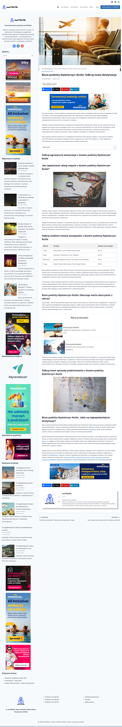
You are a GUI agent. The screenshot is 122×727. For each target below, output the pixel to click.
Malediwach (54, 455)
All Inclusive (84, 7)
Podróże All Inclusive (52, 702)
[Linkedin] (115, 1)
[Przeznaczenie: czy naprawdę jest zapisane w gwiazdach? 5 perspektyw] (10, 200)
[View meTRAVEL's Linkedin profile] (59, 501)
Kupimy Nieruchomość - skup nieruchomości (19, 683)
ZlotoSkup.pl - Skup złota (13, 680)
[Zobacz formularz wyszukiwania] (107, 1)
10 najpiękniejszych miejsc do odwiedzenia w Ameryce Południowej (24, 506)
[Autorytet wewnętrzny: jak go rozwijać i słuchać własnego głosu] (10, 168)
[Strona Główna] (42, 68)
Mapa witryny (89, 702)
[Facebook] (112, 1)
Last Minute (65, 7)
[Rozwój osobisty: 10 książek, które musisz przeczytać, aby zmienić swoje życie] (10, 229)
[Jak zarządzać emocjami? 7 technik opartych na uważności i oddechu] (10, 289)
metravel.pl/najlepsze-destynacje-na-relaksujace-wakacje (92, 459)
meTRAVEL (48, 79)
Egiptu (44, 441)
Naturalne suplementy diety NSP (16, 678)
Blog (97, 7)
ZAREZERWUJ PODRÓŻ (110, 7)
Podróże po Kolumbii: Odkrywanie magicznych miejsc (57, 519)
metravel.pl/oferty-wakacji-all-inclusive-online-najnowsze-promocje (86, 457)
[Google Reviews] (118, 1)
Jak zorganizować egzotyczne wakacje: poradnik (103, 519)
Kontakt (87, 699)
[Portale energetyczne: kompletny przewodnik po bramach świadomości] (10, 260)
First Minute (74, 7)
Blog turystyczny (47, 71)
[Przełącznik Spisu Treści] (114, 147)
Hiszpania (92, 429)
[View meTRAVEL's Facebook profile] (59, 497)
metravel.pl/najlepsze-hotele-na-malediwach (57, 459)
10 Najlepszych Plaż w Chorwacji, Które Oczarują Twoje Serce (24, 470)
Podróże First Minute (52, 699)
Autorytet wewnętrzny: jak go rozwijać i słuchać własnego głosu (26, 165)
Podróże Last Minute (52, 697)
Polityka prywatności (92, 697)
